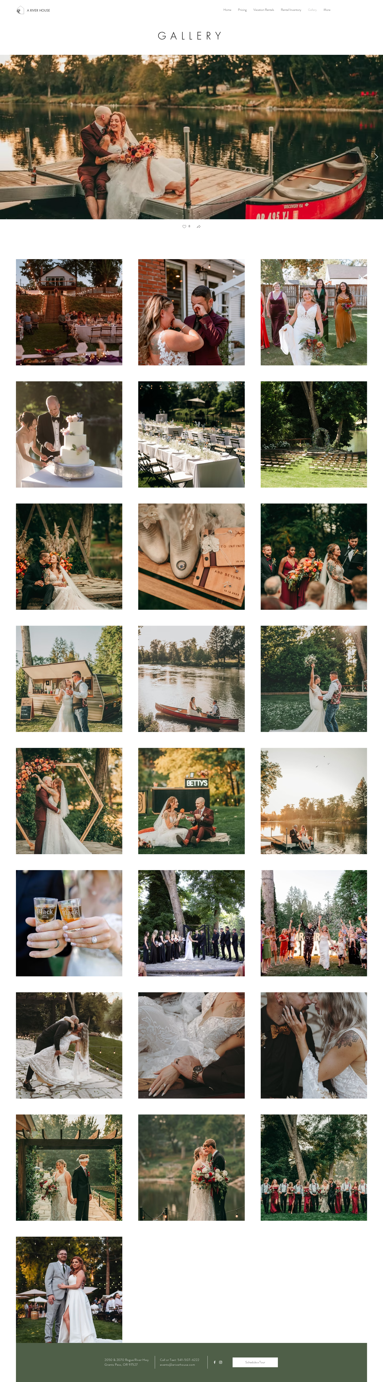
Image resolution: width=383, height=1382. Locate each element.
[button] (198, 227)
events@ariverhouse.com (177, 1364)
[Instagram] (221, 1362)
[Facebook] (215, 1362)
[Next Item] (376, 157)
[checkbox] (186, 227)
